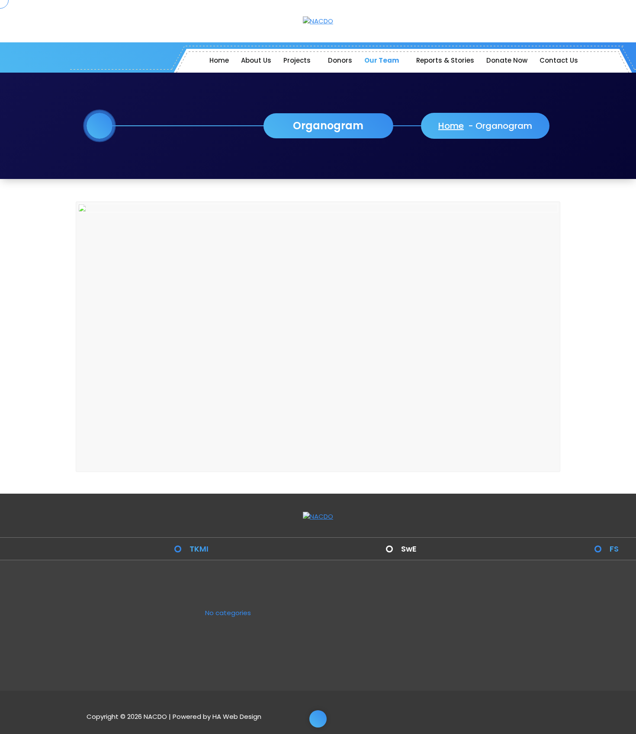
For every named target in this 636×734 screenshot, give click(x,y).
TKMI (199, 548)
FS (614, 548)
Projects (297, 60)
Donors (340, 60)
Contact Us (559, 60)
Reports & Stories (445, 60)
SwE (409, 548)
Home (219, 60)
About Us (256, 60)
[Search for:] (377, 616)
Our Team (381, 60)
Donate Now (506, 60)
